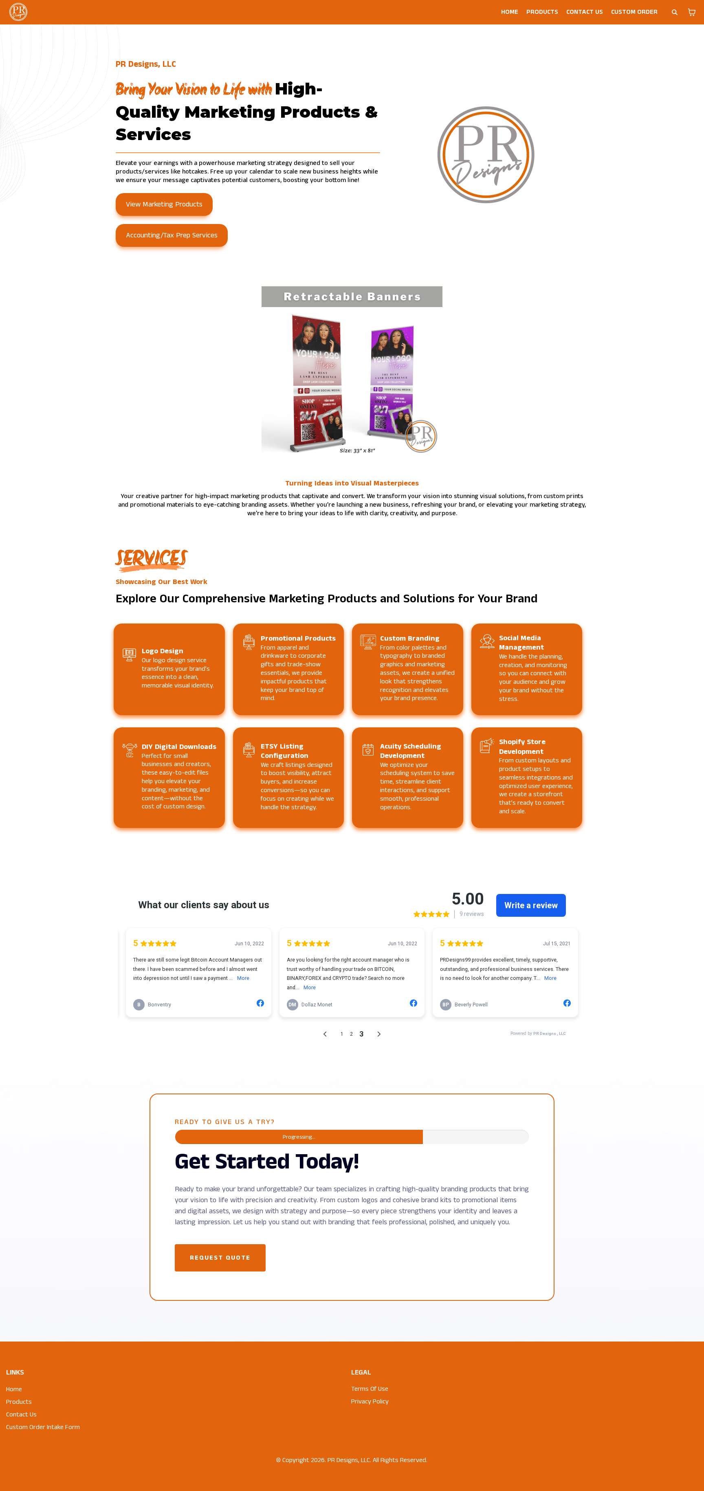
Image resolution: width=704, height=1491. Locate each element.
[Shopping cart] (692, 12)
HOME (509, 12)
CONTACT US (584, 12)
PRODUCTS (542, 12)
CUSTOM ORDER (634, 12)
